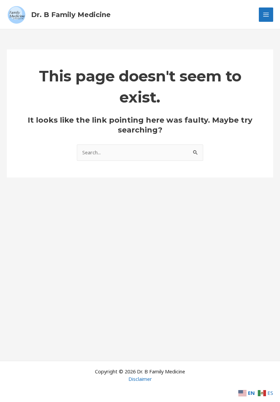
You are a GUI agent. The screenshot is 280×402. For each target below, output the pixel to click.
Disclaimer (140, 378)
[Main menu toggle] (266, 14)
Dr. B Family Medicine (71, 15)
